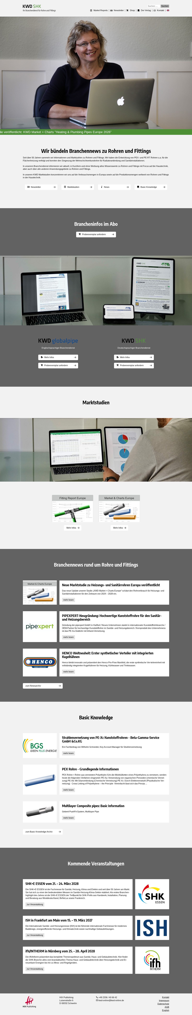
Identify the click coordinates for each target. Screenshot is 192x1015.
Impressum (164, 1000)
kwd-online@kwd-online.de (111, 1000)
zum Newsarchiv (33, 686)
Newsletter (119, 10)
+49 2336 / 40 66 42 (107, 997)
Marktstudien (73, 187)
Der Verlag (146, 10)
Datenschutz (163, 1004)
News (106, 187)
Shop (132, 10)
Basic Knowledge (149, 187)
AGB (167, 1007)
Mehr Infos (49, 357)
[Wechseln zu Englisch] (167, 10)
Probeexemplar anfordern (94, 234)
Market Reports (101, 10)
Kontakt (160, 10)
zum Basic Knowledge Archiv (39, 832)
